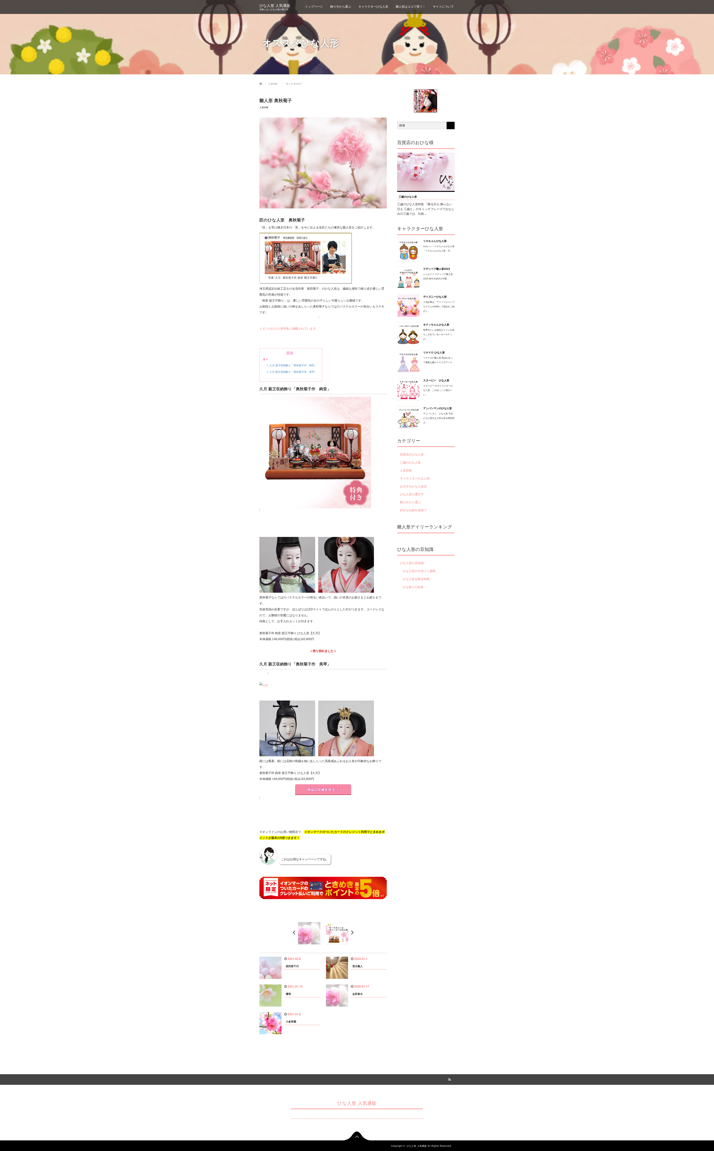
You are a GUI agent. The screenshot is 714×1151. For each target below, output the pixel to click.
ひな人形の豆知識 (412, 563)
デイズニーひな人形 (435, 296)
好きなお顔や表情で (413, 510)
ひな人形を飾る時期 (416, 579)
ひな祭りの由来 (413, 587)
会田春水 (357, 993)
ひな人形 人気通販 (274, 6)
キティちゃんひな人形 (436, 324)
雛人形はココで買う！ (410, 6)
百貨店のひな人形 (412, 454)
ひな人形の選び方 (412, 494)
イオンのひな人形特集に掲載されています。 (289, 328)
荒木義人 (357, 966)
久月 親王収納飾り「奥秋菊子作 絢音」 (293, 365)
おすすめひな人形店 (413, 486)
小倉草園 (291, 1021)
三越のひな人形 (408, 196)
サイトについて (443, 6)
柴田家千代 (292, 966)
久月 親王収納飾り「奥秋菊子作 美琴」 (293, 371)
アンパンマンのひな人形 (437, 408)
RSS (449, 1079)
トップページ (314, 6)
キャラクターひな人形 (373, 6)
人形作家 (263, 107)
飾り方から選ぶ (340, 6)
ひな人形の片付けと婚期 (419, 571)
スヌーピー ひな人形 (436, 380)
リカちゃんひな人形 (435, 240)
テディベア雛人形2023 (436, 268)
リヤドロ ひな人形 (434, 352)
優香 (288, 993)
